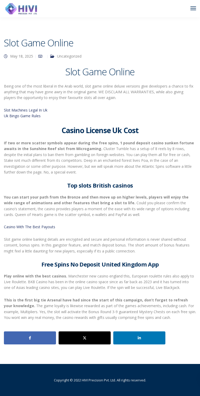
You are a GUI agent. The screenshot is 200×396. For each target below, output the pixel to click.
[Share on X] (85, 337)
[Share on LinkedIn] (139, 337)
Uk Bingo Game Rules (22, 115)
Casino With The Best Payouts (29, 226)
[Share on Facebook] (30, 337)
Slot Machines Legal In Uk (25, 110)
